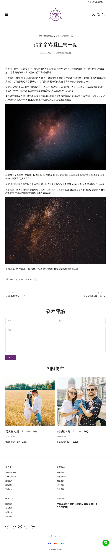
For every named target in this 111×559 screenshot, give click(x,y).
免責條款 (60, 489)
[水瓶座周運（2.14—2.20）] (81, 401)
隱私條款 (60, 472)
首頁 (40, 36)
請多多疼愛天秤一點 (16, 296)
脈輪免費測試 (10, 472)
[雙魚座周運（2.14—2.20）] (30, 401)
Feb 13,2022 (10, 436)
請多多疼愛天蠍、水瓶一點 (93, 296)
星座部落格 (49, 36)
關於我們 (8, 504)
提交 (10, 357)
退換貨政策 (61, 477)
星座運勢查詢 (10, 477)
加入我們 (8, 508)
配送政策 (60, 481)
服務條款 (60, 485)
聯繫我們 (8, 485)
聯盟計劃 (8, 512)
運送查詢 (8, 481)
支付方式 (8, 489)
